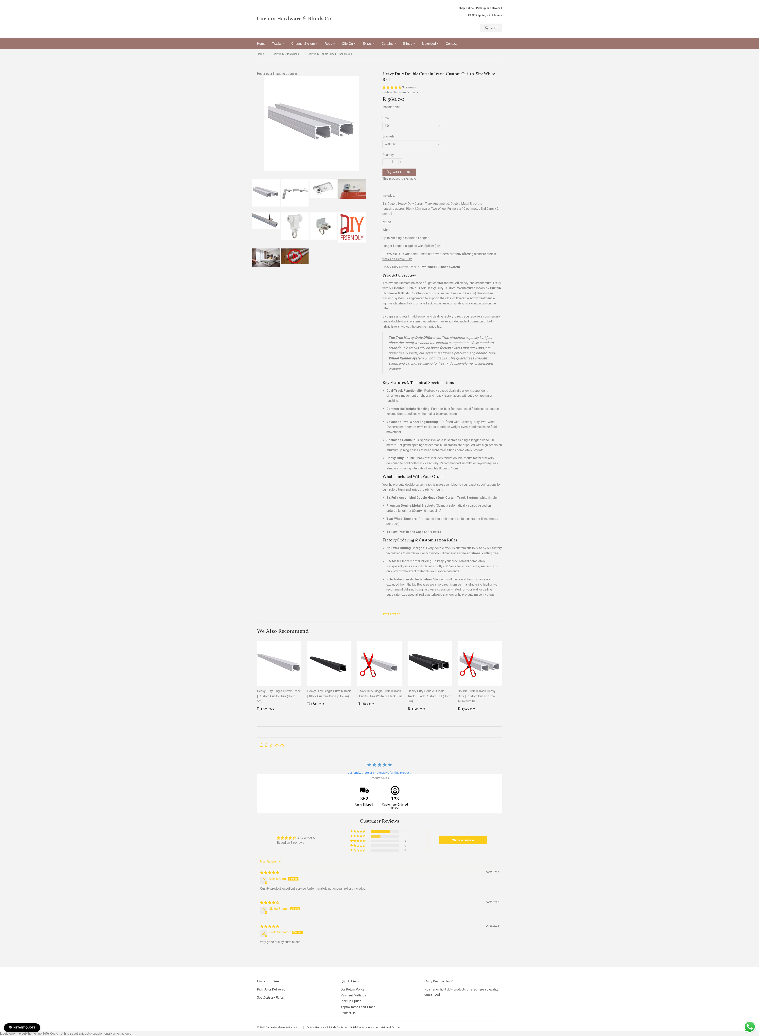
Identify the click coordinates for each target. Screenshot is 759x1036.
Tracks (277, 43)
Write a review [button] (463, 840)
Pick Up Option (351, 1001)
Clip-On (348, 43)
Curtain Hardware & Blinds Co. (294, 19)
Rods (329, 43)
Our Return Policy (352, 989)
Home (261, 43)
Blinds (408, 43)
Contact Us (348, 1013)
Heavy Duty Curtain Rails (285, 53)
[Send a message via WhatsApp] (750, 1027)
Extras (367, 43)
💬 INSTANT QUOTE (22, 1027)
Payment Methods (353, 995)
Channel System (303, 43)
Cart (494, 27)
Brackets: (388, 136)
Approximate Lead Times (358, 1007)
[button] (392, 87)
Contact (451, 43)
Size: (385, 118)
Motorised (429, 43)
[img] (269, 873)
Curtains (387, 43)
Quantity (388, 155)
